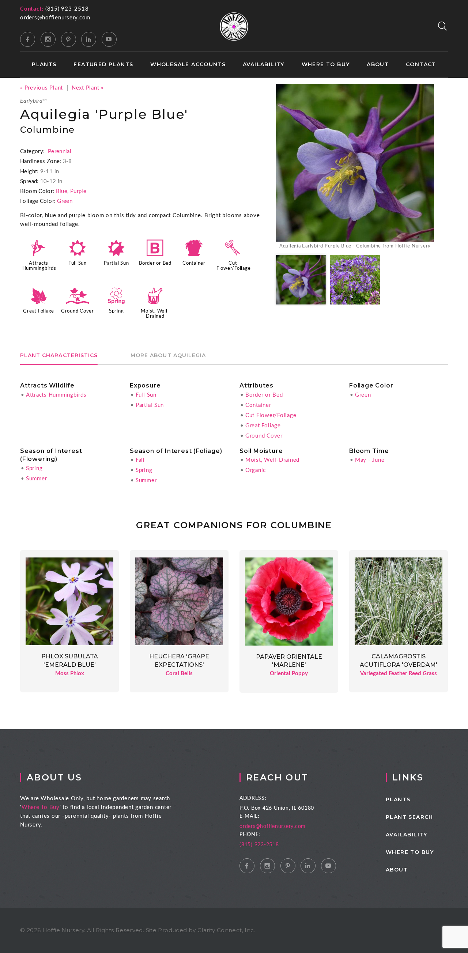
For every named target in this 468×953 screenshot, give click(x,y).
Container (193, 263)
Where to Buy (326, 64)
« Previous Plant (41, 88)
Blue (62, 191)
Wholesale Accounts (188, 64)
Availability (263, 64)
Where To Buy (41, 807)
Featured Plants (103, 64)
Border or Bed (155, 263)
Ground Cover (77, 311)
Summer (36, 478)
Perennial (59, 151)
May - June (370, 460)
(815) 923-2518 (67, 9)
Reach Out (277, 777)
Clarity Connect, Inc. (226, 930)
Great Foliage (38, 311)
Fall (140, 460)
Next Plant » (87, 88)
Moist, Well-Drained (272, 460)
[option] (355, 167)
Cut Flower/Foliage (271, 415)
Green (64, 201)
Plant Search (409, 817)
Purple (78, 191)
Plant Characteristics (59, 356)
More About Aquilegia (168, 356)
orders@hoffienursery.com (55, 17)
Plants (44, 64)
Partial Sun (116, 263)
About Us (54, 777)
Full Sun (77, 263)
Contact (421, 64)
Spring (116, 311)
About (378, 64)
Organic (255, 470)
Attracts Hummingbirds (56, 395)
